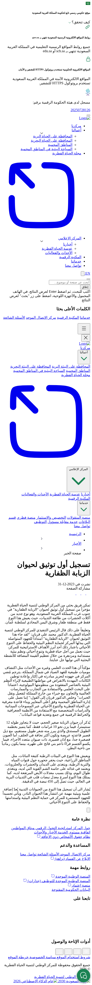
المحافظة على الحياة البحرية (51, 140)
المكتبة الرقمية (68, 317)
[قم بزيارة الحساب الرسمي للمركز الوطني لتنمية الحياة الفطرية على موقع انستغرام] (46, 917)
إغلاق (85, 287)
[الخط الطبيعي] (68, 951)
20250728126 (80, 110)
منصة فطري (26, 517)
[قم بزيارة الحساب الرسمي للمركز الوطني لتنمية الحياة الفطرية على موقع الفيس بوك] (46, 927)
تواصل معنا (82, 526)
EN (87, 273)
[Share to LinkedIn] (73, 593)
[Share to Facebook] (87, 593)
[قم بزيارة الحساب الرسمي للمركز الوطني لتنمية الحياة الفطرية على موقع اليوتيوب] (46, 932)
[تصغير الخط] (59, 951)
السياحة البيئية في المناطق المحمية (46, 149)
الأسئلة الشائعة (14, 317)
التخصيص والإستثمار (51, 517)
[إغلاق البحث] (88, 279)
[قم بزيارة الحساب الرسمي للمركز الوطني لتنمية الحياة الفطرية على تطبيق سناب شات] (46, 922)
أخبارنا (67, 244)
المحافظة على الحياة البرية (52, 136)
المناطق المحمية (60, 145)
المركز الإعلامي (78, 469)
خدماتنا (85, 317)
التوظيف (40, 522)
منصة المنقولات (78, 517)
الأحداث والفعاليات (58, 253)
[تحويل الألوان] (86, 951)
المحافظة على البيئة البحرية (30, 366)
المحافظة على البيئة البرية (71, 366)
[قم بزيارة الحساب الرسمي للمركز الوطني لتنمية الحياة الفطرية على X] (46, 907)
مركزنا (85, 348)
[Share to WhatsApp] (77, 593)
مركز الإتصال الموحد (41, 317)
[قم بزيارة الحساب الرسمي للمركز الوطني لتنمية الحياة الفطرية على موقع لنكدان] (46, 912)
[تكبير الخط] (77, 951)
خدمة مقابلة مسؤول (63, 522)
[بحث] (82, 273)
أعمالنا (84, 352)
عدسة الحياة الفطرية (57, 248)
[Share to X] (82, 593)
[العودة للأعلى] (88, 810)
